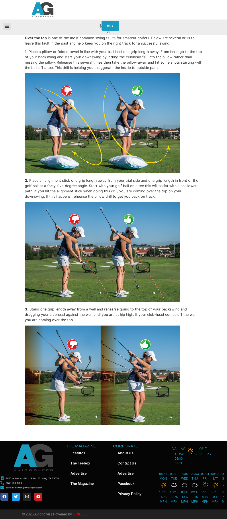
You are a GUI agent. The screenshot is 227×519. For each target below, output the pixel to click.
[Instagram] (27, 497)
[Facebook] (4, 497)
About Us (125, 453)
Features (77, 453)
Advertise (78, 473)
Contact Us (126, 463)
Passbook (126, 484)
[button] (7, 26)
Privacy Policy (129, 494)
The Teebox (80, 463)
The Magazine (82, 484)
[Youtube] (38, 497)
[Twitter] (16, 497)
